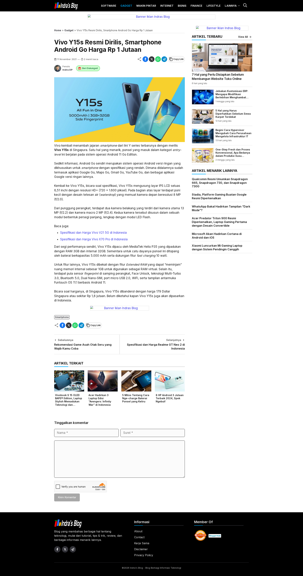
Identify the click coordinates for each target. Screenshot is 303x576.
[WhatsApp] (158, 59)
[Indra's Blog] (66, 6)
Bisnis (182, 5)
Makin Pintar (146, 5)
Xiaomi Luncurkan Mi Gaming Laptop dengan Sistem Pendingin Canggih (217, 247)
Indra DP (67, 69)
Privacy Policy (143, 555)
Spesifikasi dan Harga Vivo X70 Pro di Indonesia (94, 239)
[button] (245, 5)
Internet (167, 5)
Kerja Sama (141, 543)
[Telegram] (164, 59)
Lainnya (231, 5)
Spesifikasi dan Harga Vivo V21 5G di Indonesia (93, 232)
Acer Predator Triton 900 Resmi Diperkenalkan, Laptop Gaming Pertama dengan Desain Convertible (219, 221)
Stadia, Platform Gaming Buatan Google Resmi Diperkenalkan (219, 196)
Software (108, 5)
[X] (151, 59)
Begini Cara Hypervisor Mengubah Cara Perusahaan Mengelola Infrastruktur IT (233, 133)
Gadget (126, 5)
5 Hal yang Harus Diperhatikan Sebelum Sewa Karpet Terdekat (233, 113)
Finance (196, 5)
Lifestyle (214, 5)
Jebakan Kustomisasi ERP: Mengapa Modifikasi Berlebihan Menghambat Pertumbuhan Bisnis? (232, 96)
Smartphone (62, 317)
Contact (139, 537)
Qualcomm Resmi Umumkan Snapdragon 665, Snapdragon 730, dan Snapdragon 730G (220, 182)
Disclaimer (141, 549)
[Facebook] (145, 59)
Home (57, 30)
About (138, 531)
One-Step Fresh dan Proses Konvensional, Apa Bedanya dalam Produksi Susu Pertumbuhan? (233, 154)
